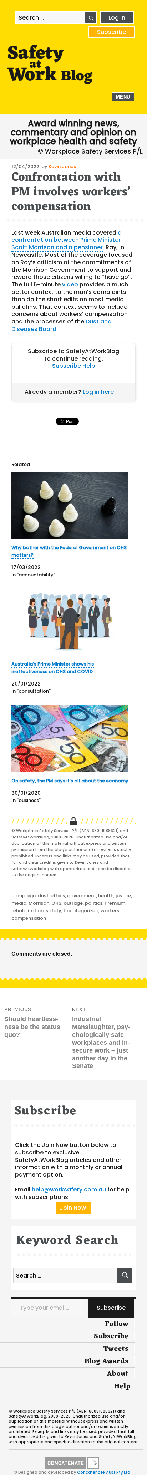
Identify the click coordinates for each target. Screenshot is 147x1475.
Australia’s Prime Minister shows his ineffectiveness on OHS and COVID (52, 668)
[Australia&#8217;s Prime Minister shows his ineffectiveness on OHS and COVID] (70, 622)
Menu (123, 97)
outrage (73, 903)
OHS (56, 903)
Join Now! (74, 1208)
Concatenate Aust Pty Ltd (103, 1472)
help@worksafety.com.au (69, 1189)
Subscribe (111, 32)
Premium (115, 903)
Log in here (98, 392)
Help (88, 366)
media (18, 903)
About (117, 1374)
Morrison (39, 903)
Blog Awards (106, 1361)
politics (93, 903)
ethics (58, 895)
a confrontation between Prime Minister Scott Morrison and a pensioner (66, 240)
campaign (23, 895)
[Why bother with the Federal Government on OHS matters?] (70, 505)
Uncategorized (81, 910)
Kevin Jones (62, 166)
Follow (116, 1324)
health (105, 895)
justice (123, 895)
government (81, 895)
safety (53, 910)
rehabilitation (27, 910)
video (69, 284)
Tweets (115, 1349)
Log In (116, 18)
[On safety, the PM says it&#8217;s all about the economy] (70, 738)
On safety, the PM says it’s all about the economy (69, 780)
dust (43, 895)
